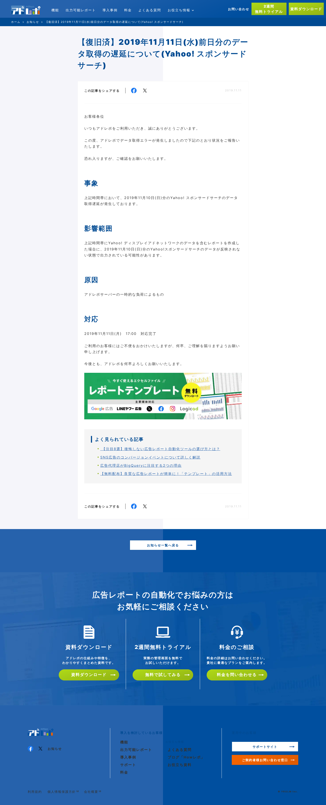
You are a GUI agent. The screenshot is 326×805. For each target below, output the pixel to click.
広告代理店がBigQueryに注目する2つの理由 (141, 465)
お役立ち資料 (180, 764)
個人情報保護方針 (61, 791)
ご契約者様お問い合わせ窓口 (265, 760)
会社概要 (91, 791)
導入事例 (110, 10)
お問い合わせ (238, 9)
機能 (55, 10)
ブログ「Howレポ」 (186, 757)
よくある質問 (149, 10)
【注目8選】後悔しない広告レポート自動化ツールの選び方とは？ (160, 449)
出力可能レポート (81, 10)
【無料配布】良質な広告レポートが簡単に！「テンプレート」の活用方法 (166, 473)
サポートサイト (265, 746)
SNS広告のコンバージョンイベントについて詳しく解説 (150, 457)
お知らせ (55, 748)
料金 (128, 10)
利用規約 (35, 791)
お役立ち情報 (179, 10)
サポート (128, 764)
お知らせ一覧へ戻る (163, 545)
